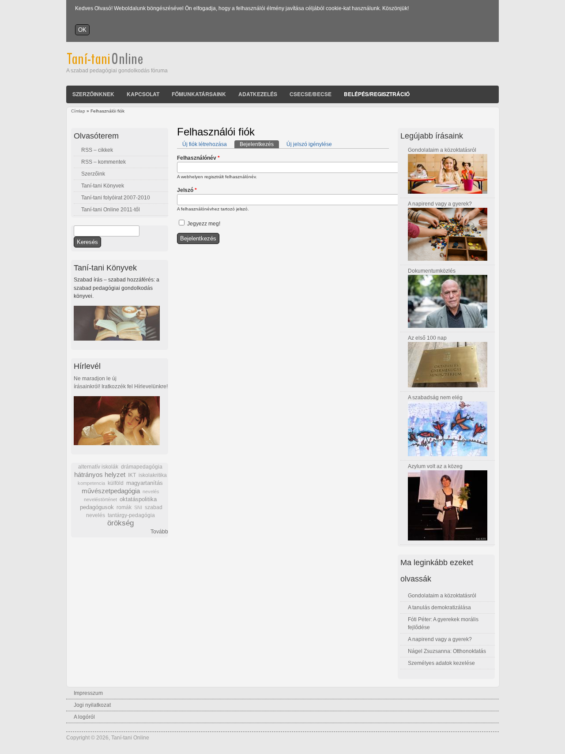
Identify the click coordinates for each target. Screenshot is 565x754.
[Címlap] (116, 63)
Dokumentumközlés (432, 271)
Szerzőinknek (93, 94)
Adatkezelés (257, 94)
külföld (116, 483)
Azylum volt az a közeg (435, 466)
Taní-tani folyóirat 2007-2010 (115, 198)
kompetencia (91, 483)
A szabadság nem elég (435, 397)
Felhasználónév (198, 158)
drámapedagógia (141, 467)
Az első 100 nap (427, 338)
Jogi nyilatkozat (92, 705)
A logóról (84, 717)
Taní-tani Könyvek (102, 186)
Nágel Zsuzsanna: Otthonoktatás (447, 651)
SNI (138, 507)
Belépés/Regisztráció (377, 94)
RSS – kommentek (103, 162)
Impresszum (88, 693)
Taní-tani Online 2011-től (110, 209)
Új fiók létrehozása (204, 144)
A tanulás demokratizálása (439, 607)
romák (124, 507)
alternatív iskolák (98, 467)
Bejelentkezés (259, 144)
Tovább (159, 532)
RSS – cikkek (97, 150)
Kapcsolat (143, 94)
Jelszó (187, 190)
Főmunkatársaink (199, 94)
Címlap (78, 111)
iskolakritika (153, 475)
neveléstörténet (100, 499)
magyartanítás (144, 483)
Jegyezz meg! (203, 224)
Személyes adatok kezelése (441, 663)
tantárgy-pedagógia (131, 515)
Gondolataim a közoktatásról (442, 150)
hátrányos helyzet (99, 474)
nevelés (151, 491)
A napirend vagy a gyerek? (440, 204)
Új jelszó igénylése (309, 144)
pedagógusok (97, 507)
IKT (132, 475)
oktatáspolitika (138, 499)
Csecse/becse (310, 94)
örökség (120, 523)
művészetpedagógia (111, 491)
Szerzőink (93, 174)
